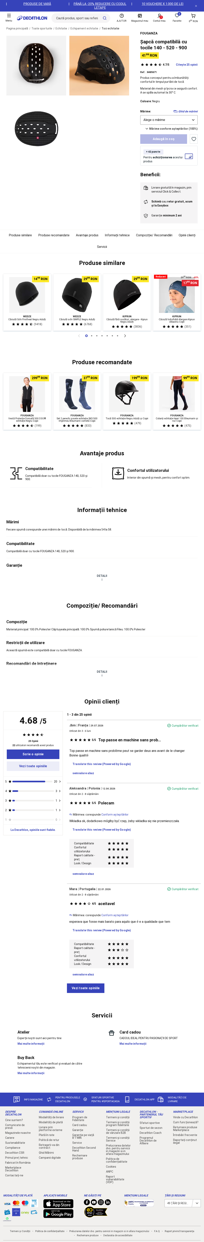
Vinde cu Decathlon (185, 1117)
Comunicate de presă (15, 1126)
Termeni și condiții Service (117, 1139)
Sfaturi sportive (150, 1122)
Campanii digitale (50, 1157)
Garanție (77, 1130)
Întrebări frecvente (185, 1135)
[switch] (194, 139)
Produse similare (20, 235)
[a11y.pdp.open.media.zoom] (36, 65)
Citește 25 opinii (180, 64)
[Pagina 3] (102, 335)
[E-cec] (16, 1214)
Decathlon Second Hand (84, 1149)
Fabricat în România (17, 1162)
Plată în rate (46, 1135)
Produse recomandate (54, 235)
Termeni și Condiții (20, 1231)
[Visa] (7, 1203)
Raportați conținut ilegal (185, 1141)
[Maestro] (25, 1204)
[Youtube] (94, 1203)
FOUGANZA (149, 33)
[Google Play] (58, 1216)
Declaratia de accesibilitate (117, 1235)
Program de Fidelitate (79, 1118)
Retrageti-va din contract (49, 1146)
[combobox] (169, 120)
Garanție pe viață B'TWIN (83, 1136)
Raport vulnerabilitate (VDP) (115, 1179)
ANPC (109, 1171)
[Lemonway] (7, 1219)
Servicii (102, 247)
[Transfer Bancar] (34, 1205)
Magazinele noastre (18, 1132)
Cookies (111, 1166)
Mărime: (145, 111)
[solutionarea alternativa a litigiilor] (139, 1204)
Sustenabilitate (15, 1142)
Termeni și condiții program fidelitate (117, 1123)
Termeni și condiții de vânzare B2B (117, 1131)
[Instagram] (101, 1203)
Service (77, 1142)
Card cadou (79, 1125)
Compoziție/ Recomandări (154, 235)
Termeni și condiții (117, 1117)
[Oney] (25, 1212)
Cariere (9, 1137)
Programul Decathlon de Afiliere (148, 1140)
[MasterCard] (16, 1204)
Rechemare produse (79, 1157)
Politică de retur (49, 1140)
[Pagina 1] (91, 335)
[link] (33, 754)
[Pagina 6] (117, 335)
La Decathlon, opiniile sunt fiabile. (33, 829)
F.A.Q (157, 1231)
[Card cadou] (7, 1213)
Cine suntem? (14, 1120)
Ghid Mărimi (46, 1152)
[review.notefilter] (60, 781)
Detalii (102, 575)
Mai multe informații (31, 1043)
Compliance (12, 1147)
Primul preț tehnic (16, 1157)
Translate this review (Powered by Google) (102, 764)
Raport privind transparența (179, 1231)
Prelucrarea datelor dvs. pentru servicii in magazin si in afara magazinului (118, 1149)
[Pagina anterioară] (79, 336)
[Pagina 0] (86, 335)
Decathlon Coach (151, 1132)
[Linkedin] (108, 1203)
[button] (102, 263)
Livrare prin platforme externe (50, 1128)
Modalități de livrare (51, 1117)
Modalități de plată (51, 1122)
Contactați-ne (14, 1175)
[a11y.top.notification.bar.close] (196, 6)
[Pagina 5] (112, 335)
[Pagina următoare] (125, 336)
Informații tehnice (117, 235)
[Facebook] (87, 1203)
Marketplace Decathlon (13, 1169)
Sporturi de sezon (151, 1127)
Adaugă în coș (164, 139)
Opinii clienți (187, 235)
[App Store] (58, 1206)
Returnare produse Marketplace (185, 1128)
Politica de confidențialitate (116, 1160)
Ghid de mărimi (188, 111)
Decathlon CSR (14, 1152)
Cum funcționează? (185, 1122)
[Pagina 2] (96, 335)
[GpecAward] (96, 1215)
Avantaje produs (87, 235)
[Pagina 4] (107, 335)
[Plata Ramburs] (34, 1213)
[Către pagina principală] (32, 18)
